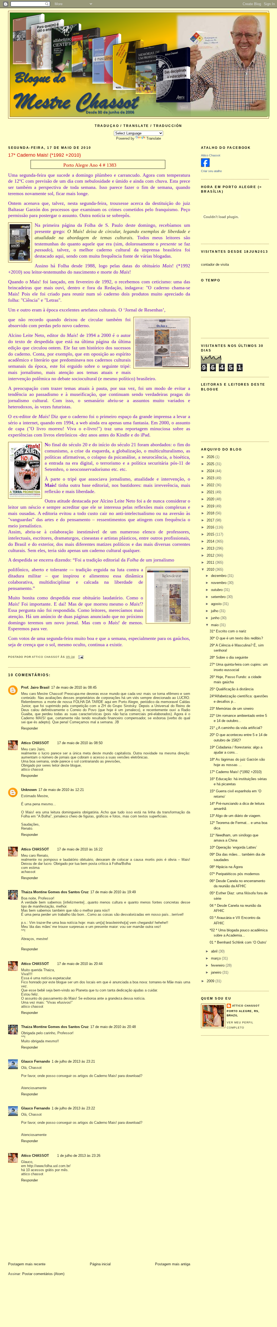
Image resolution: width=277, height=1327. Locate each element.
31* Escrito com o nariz (228, 631)
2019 (211, 506)
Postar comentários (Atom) (43, 1274)
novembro (219, 583)
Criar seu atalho (211, 171)
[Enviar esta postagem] (80, 656)
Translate (153, 138)
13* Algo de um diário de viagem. (235, 816)
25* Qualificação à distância (231, 689)
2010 (211, 569)
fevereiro (218, 965)
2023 (211, 478)
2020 (211, 499)
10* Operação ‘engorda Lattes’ (233, 847)
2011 (211, 562)
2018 (211, 513)
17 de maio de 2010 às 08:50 (80, 743)
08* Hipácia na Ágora (226, 867)
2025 (211, 464)
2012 (211, 555)
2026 (211, 457)
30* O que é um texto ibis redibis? (236, 638)
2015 (211, 534)
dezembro (219, 576)
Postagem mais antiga (172, 1264)
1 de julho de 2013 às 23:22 (73, 1108)
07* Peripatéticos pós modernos (235, 874)
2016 (211, 527)
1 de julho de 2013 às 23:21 (73, 1061)
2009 (211, 981)
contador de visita (215, 264)
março (216, 958)
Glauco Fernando (35, 1061)
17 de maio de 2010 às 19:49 (113, 892)
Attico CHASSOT (35, 743)
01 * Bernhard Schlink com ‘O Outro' (238, 942)
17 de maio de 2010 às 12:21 (61, 790)
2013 (211, 548)
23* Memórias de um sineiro (231, 709)
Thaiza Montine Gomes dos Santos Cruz (55, 892)
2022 (211, 485)
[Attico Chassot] (205, 166)
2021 (211, 492)
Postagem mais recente (26, 1264)
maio (215, 625)
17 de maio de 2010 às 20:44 (80, 964)
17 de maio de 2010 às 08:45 (74, 687)
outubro (217, 590)
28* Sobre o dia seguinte (229, 657)
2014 (211, 541)
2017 (211, 520)
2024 (211, 471)
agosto (217, 604)
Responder (29, 728)
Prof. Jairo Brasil (35, 687)
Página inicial (100, 1264)
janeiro (216, 972)
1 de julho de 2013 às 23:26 (78, 1156)
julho (215, 611)
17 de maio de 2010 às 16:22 (80, 849)
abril (215, 951)
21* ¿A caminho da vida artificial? (236, 728)
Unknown (29, 790)
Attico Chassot (210, 155)
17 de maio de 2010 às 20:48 (113, 1027)
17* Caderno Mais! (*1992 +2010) (236, 772)
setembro (219, 597)
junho (215, 618)
